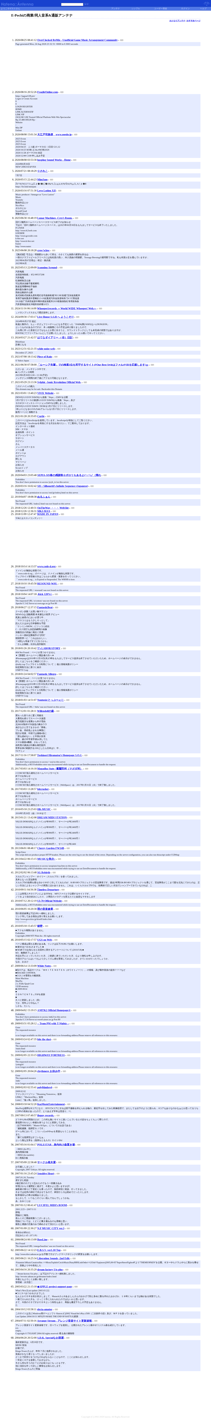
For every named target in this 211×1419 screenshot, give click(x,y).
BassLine (42, 1239)
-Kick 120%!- (44, 594)
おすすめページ (193, 20)
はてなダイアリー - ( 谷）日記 (55, 337)
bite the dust (44, 1039)
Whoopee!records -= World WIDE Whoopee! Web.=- (66, 308)
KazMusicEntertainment (51, 1104)
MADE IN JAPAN (47, 514)
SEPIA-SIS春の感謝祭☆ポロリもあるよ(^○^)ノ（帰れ (69, 475)
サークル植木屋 (46, 1162)
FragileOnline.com (47, 92)
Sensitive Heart (45, 1173)
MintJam (42, 179)
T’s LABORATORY (48, 648)
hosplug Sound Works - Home (54, 159)
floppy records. (45, 1115)
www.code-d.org (46, 566)
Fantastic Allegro (46, 674)
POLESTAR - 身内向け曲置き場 (56, 1144)
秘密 (40, 925)
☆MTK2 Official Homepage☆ (54, 1010)
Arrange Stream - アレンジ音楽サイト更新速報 (64, 1320)
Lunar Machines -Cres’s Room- (55, 218)
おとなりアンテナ (177, 20)
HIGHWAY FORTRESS (51, 1055)
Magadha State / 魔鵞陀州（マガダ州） (60, 768)
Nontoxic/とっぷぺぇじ (50, 700)
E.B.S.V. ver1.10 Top (49, 1250)
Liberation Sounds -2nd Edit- (53, 1258)
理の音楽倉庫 (45, 908)
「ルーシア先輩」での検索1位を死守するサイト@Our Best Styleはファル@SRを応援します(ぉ (92, 364)
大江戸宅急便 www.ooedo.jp (54, 134)
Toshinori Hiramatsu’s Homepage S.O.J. (59, 755)
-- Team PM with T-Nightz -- (53, 1023)
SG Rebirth (43, 872)
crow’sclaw (43, 250)
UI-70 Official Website (49, 900)
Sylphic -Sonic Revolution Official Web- (59, 382)
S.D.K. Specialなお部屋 (50, 1337)
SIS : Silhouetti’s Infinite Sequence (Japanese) (62, 486)
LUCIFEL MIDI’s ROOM (52, 1205)
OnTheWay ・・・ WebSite (53, 507)
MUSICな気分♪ (46, 858)
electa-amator (44, 1309)
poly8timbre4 (44, 1087)
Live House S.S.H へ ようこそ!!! (55, 316)
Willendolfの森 (45, 711)
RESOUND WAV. (47, 583)
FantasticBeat (45, 607)
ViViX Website (45, 393)
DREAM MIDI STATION (52, 817)
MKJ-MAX (43, 511)
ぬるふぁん (43, 496)
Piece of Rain (44, 356)
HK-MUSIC (44, 809)
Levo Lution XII (46, 190)
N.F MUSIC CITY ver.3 (50, 1228)
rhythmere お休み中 (48, 1071)
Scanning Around (47, 267)
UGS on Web (44, 939)
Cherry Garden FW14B (50, 848)
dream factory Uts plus (50, 1269)
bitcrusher (43, 789)
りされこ (42, 171)
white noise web (46, 348)
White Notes (44, 965)
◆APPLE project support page (54, 1286)
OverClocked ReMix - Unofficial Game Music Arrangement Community (77, 40)
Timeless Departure (48, 889)
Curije (41, 416)
